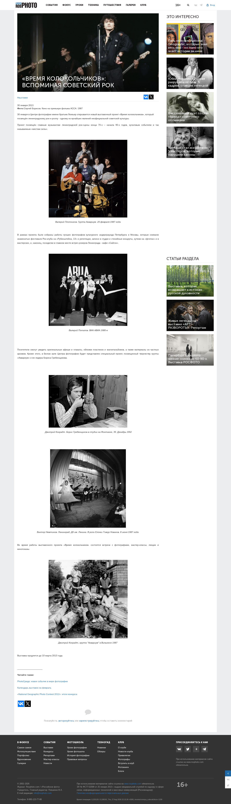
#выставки (22, 97)
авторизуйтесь (66, 721)
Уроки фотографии (77, 747)
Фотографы (124, 759)
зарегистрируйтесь (89, 721)
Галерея (131, 5)
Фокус (66, 5)
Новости (48, 763)
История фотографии (78, 755)
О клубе (122, 747)
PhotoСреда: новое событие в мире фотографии (42, 681)
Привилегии (124, 755)
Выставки (48, 747)
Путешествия (112, 5)
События (52, 5)
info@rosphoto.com (43, 793)
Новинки (101, 747)
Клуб (143, 5)
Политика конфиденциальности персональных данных (103, 793)
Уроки (79, 5)
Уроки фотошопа (76, 751)
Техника (93, 5)
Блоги (121, 771)
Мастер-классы (51, 759)
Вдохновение (24, 759)
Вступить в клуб (126, 763)
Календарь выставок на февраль (34, 687)
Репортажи (49, 755)
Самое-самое (24, 747)
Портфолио (23, 755)
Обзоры (101, 751)
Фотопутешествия (26, 751)
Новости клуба (125, 751)
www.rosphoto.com (195, 762)
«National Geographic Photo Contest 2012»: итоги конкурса (47, 694)
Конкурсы (48, 751)
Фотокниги (123, 767)
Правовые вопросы (77, 759)
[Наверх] (227, 794)
